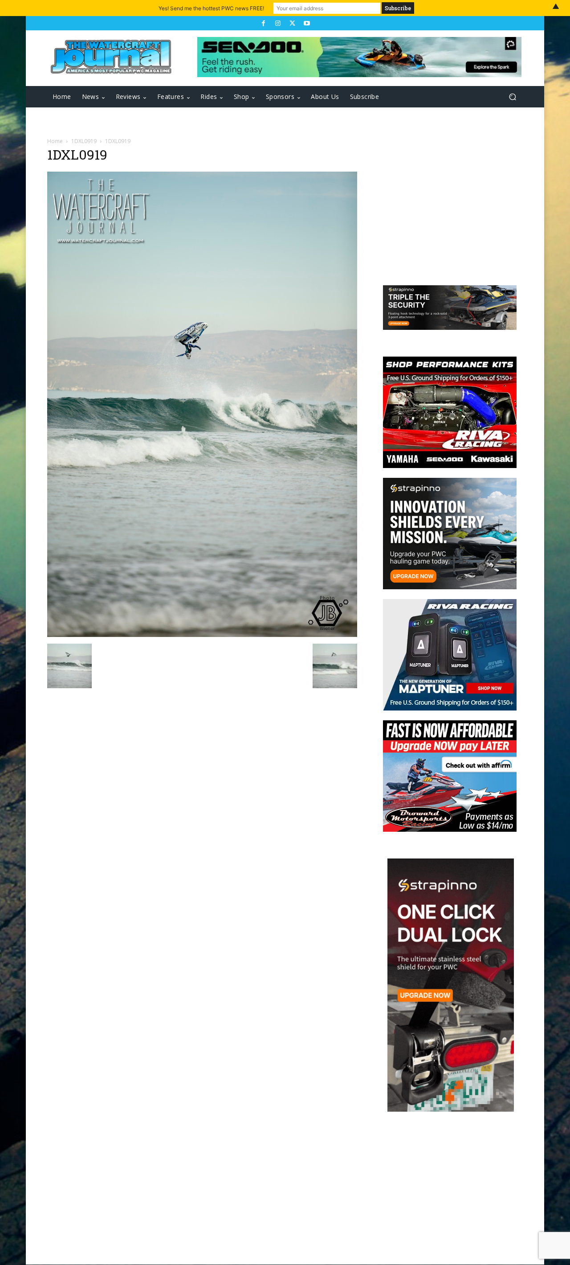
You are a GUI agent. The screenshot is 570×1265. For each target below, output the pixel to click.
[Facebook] (263, 23)
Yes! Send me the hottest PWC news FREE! (211, 8)
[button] (512, 96)
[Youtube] (306, 23)
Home (55, 141)
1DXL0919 (84, 141)
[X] (292, 23)
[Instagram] (278, 23)
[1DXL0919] (202, 634)
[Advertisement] (445, 206)
